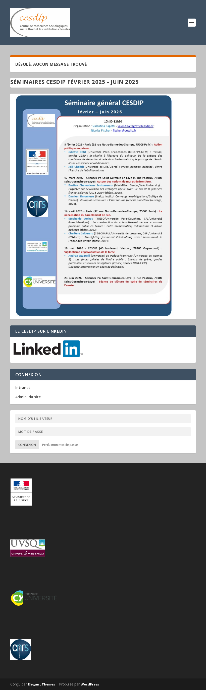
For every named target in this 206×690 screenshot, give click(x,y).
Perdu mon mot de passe (60, 445)
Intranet (22, 387)
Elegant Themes (41, 684)
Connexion (27, 445)
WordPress (90, 684)
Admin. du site (28, 396)
